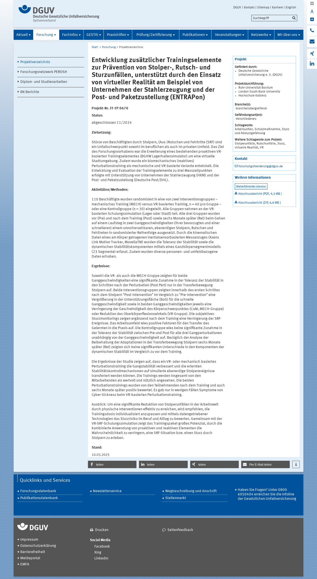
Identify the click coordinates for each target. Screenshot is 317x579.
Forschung (44, 35)
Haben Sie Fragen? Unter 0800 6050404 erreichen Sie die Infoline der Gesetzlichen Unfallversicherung (267, 494)
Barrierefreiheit (32, 552)
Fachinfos (70, 35)
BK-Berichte (29, 92)
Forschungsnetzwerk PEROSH (43, 72)
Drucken (101, 530)
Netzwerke (259, 35)
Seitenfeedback (180, 530)
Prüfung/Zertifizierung (154, 35)
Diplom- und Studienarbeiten (43, 82)
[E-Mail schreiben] (312, 42)
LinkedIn (101, 558)
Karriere (277, 7)
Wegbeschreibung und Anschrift (191, 491)
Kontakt (249, 7)
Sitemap (263, 7)
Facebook (102, 547)
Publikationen (194, 35)
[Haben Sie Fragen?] (312, 31)
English (291, 7)
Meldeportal (30, 558)
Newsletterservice (107, 491)
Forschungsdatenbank (38, 491)
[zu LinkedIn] (312, 64)
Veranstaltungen (228, 35)
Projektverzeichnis (35, 62)
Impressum (29, 540)
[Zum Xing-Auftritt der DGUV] (312, 54)
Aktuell (22, 35)
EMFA (24, 564)
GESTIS (92, 35)
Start (95, 47)
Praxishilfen (116, 35)
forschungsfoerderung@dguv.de (260, 166)
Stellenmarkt (175, 498)
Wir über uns (287, 35)
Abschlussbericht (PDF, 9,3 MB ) (260, 193)
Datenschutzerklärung (38, 546)
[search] (274, 18)
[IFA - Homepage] (60, 13)
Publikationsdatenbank (39, 498)
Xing (97, 553)
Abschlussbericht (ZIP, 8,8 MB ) (259, 202)
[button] (112, 464)
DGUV (237, 7)
